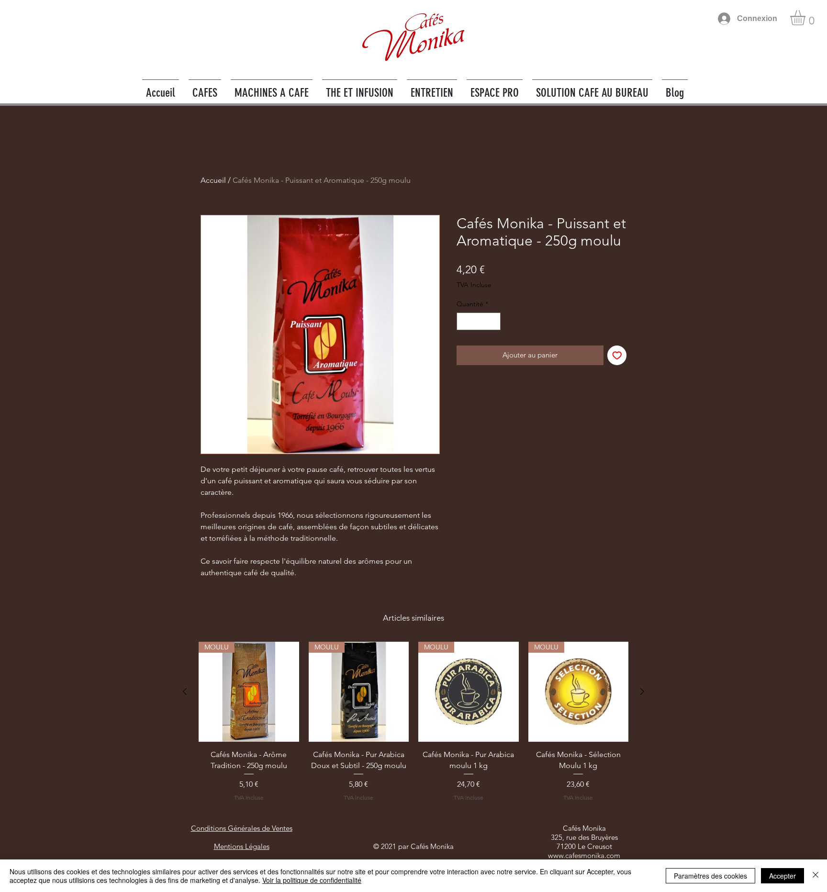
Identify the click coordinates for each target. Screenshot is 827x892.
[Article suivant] (642, 691)
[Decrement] (464, 321)
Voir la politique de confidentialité (311, 880)
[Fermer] (815, 875)
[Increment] (493, 321)
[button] (806, 17)
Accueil (213, 180)
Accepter (782, 876)
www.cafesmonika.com (584, 855)
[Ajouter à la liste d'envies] (617, 355)
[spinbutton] (478, 321)
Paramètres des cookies (710, 876)
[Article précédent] (184, 691)
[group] (413, 722)
